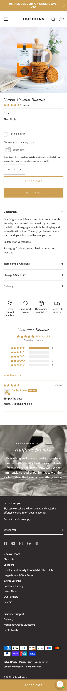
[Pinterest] (29, 543)
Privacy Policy (25, 662)
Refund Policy (10, 662)
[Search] (53, 20)
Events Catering (12, 580)
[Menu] (6, 19)
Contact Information (13, 666)
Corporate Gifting (13, 586)
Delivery (8, 286)
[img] (12, 385)
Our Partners (11, 596)
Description (10, 211)
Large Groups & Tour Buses (18, 575)
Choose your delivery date (19, 142)
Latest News (11, 591)
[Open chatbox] (60, 684)
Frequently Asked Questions (19, 624)
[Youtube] (13, 543)
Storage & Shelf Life (15, 275)
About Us (9, 559)
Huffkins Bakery (19, 677)
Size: (6, 119)
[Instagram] (21, 543)
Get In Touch (11, 630)
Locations (9, 564)
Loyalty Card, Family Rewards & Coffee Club (28, 570)
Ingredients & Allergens (17, 263)
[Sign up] (61, 530)
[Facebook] (5, 543)
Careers (8, 602)
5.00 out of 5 (42, 336)
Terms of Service (33, 666)
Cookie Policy (41, 662)
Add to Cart (33, 685)
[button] (12, 105)
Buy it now (33, 192)
